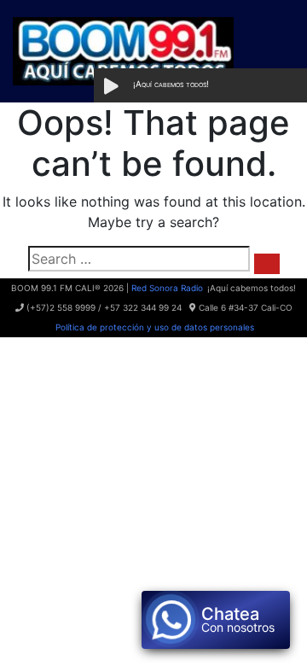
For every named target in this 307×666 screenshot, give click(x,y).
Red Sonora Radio (167, 288)
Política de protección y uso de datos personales (153, 327)
